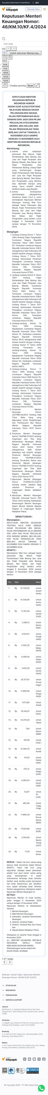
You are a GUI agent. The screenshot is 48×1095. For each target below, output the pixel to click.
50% (5, 64)
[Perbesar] (9, 57)
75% (5, 68)
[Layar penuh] (37, 85)
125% (5, 76)
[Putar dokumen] (4, 85)
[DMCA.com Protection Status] (32, 1070)
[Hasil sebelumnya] (8, 48)
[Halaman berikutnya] (9, 962)
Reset (30, 85)
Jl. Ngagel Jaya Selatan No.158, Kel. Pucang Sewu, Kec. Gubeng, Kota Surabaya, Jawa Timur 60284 (23, 1024)
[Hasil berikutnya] (14, 48)
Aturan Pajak (16, 974)
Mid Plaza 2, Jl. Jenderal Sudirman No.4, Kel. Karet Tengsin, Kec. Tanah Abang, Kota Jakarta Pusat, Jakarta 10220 (23, 1011)
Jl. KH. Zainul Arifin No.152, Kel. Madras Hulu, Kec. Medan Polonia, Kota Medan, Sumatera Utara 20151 (23, 1046)
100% (5, 72)
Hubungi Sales (33, 9)
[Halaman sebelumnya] (4, 962)
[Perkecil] (4, 57)
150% (5, 80)
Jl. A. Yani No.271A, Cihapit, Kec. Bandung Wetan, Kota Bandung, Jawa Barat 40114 (22, 1035)
